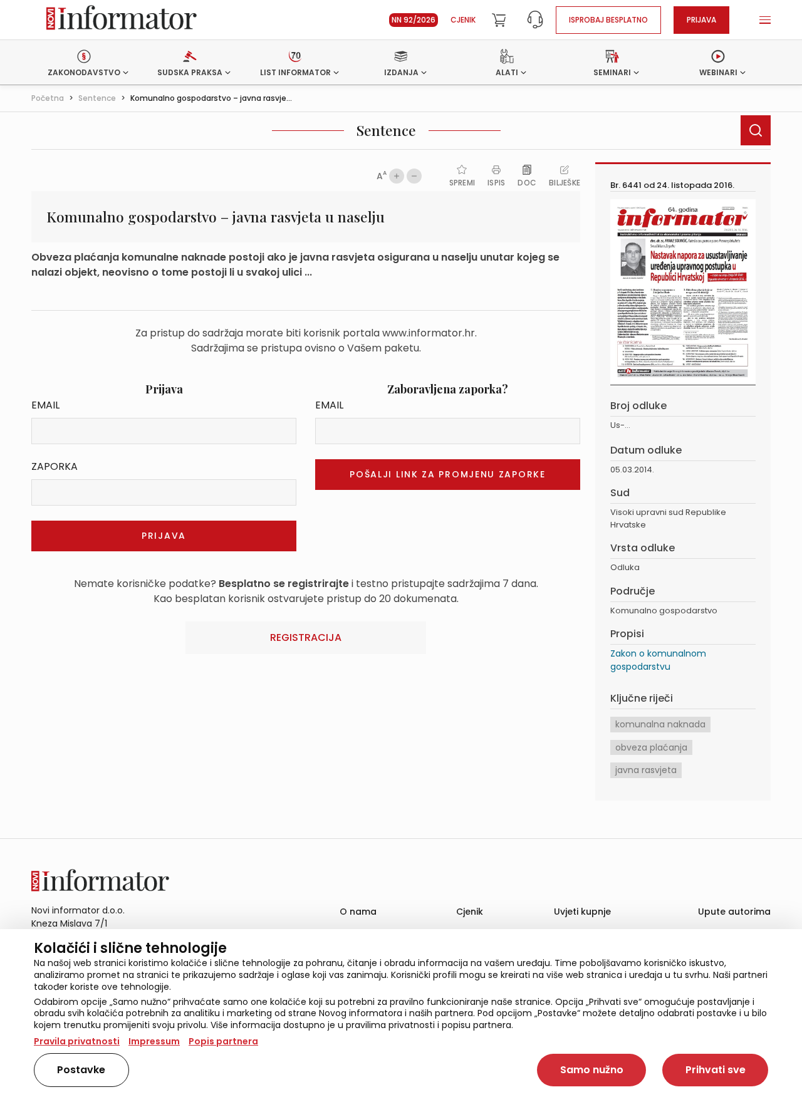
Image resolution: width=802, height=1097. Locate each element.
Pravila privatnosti (77, 1041)
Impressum (154, 1041)
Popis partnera (223, 1041)
